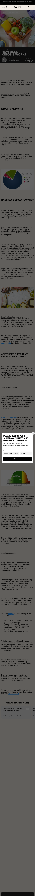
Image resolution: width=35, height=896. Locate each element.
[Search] (6, 7)
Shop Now (17, 459)
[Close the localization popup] (33, 433)
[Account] (28, 7)
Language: (22, 450)
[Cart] (32, 7)
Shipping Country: (7, 450)
